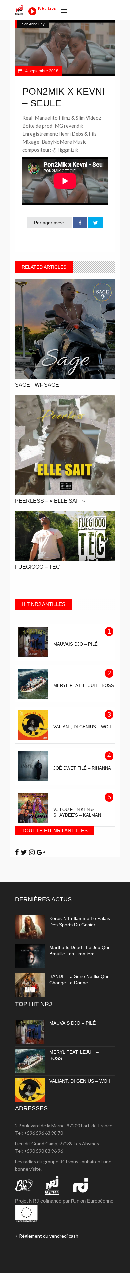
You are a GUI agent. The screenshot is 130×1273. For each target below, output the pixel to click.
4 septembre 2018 (41, 71)
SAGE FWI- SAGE (37, 385)
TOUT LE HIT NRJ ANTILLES (55, 830)
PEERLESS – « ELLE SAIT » (50, 501)
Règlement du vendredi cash (48, 1236)
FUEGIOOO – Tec (37, 567)
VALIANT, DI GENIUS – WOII (79, 1081)
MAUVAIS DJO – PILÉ (72, 1023)
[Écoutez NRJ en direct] (32, 13)
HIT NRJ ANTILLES (43, 604)
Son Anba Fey (33, 24)
